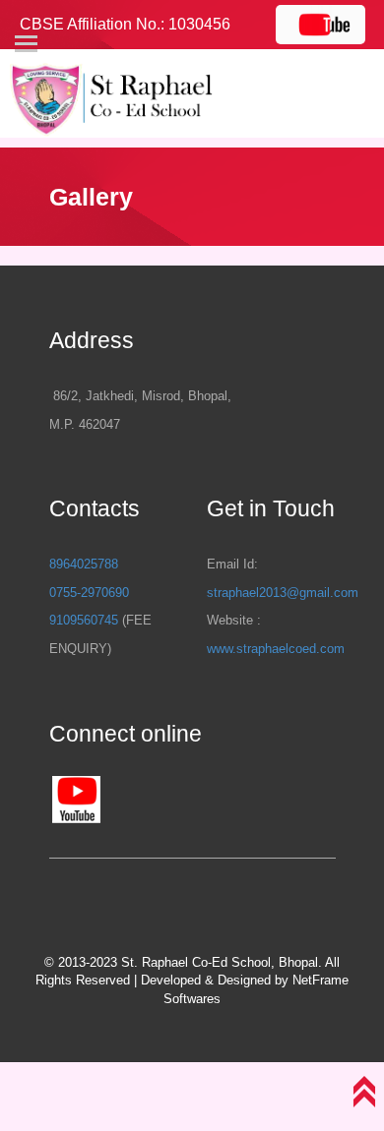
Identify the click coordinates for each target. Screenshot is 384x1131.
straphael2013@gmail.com (282, 592)
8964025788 (83, 564)
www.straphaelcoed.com (276, 648)
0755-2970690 (89, 592)
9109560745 (83, 620)
